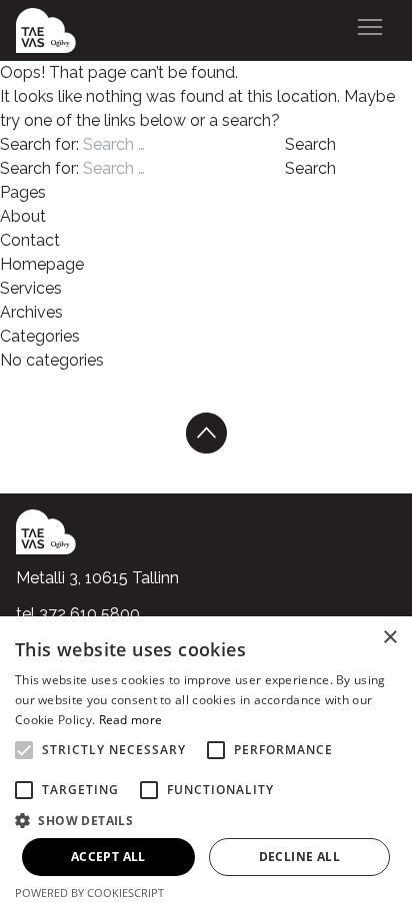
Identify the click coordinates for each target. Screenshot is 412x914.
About (23, 216)
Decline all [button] (299, 856)
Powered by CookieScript (89, 892)
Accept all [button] (108, 856)
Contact (30, 240)
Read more (131, 719)
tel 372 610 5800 (78, 613)
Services (31, 288)
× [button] (389, 637)
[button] (206, 820)
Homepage (42, 264)
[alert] (206, 765)
